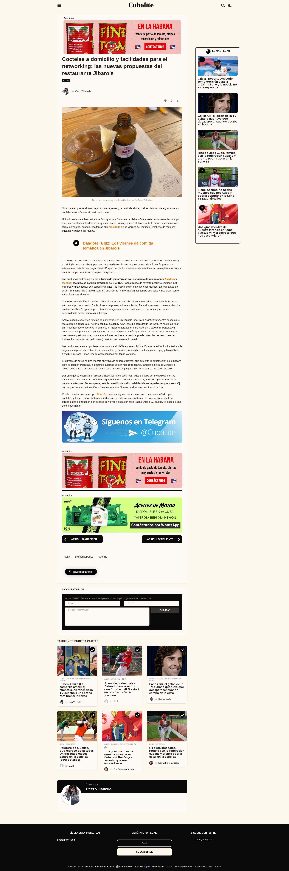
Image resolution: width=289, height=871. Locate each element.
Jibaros (101, 394)
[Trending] (92, 649)
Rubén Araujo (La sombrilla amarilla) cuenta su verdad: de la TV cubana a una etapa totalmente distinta (76, 690)
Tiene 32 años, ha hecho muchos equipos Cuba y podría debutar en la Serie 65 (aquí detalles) (216, 194)
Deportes (115, 679)
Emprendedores (84, 557)
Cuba (67, 557)
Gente (62, 681)
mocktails (114, 227)
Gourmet (103, 557)
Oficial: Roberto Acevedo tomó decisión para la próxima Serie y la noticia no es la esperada (217, 83)
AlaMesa (170, 279)
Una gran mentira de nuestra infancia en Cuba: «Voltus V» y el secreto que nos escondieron (118, 757)
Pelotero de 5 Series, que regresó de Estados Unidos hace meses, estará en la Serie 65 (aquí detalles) (77, 753)
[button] (59, 5)
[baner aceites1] (122, 514)
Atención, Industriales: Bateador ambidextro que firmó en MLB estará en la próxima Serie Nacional (121, 689)
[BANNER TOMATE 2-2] (122, 37)
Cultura (70, 678)
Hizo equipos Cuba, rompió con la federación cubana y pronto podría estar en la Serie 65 (166, 752)
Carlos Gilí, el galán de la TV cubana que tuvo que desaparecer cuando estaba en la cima (166, 688)
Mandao (66, 283)
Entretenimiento (83, 678)
